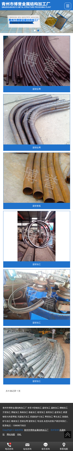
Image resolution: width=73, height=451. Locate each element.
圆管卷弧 (37, 206)
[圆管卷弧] (36, 178)
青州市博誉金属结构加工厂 (36, 429)
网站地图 (11, 434)
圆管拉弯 (37, 89)
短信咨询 (27, 448)
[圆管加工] (36, 236)
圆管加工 (37, 264)
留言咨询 (46, 448)
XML (19, 434)
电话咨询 (9, 448)
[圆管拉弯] (36, 61)
